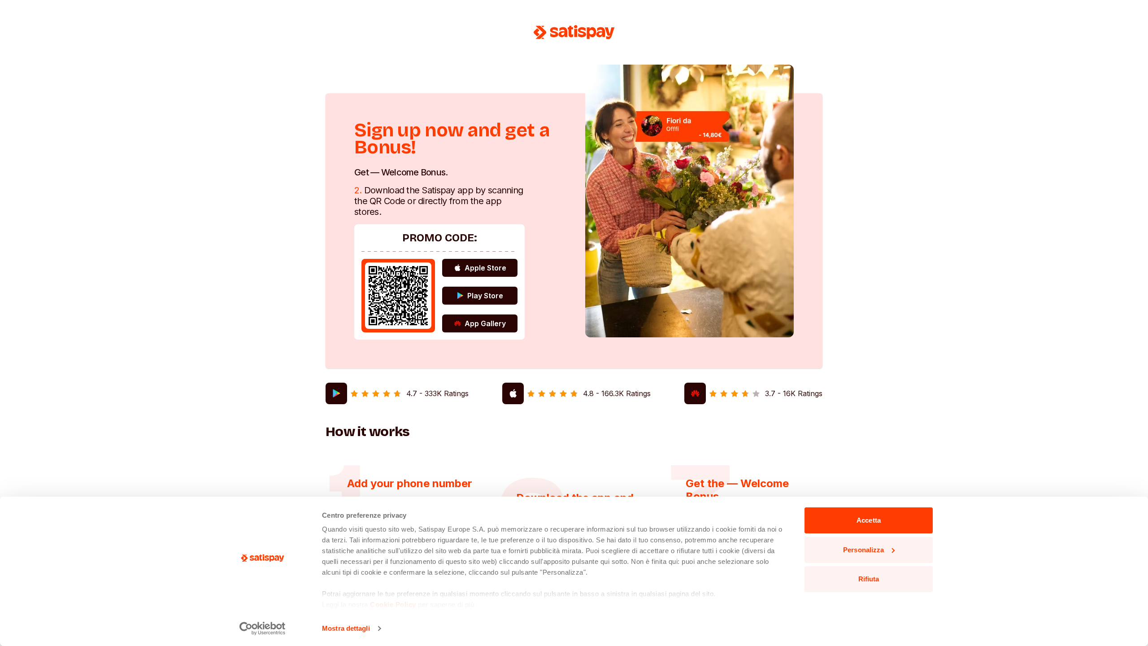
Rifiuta (868, 579)
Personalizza (863, 550)
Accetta (869, 520)
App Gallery (485, 323)
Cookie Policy (393, 604)
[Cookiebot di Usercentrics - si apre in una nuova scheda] (262, 628)
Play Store (485, 295)
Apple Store (485, 267)
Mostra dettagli (346, 628)
